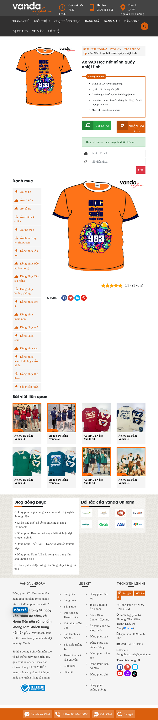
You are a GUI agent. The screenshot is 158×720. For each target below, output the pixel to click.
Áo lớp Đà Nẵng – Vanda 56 (24, 481)
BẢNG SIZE (131, 21)
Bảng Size (70, 606)
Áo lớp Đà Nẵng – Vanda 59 (59, 437)
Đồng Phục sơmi (24, 338)
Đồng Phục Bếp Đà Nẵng (26, 278)
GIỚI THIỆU (42, 21)
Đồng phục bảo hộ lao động (26, 266)
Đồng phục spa (29, 348)
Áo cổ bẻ (25, 191)
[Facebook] (120, 667)
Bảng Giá (69, 594)
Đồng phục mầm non (24, 316)
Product (114, 48)
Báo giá (126, 593)
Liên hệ (68, 672)
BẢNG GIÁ (92, 21)
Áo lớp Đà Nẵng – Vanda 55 (59, 481)
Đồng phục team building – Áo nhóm (26, 361)
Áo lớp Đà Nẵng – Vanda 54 (94, 481)
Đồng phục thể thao (26, 376)
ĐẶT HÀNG (20, 31)
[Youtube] (120, 673)
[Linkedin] (135, 667)
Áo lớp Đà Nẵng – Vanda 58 (94, 437)
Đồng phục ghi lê (26, 304)
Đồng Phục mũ (29, 327)
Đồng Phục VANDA (95, 48)
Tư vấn (38, 31)
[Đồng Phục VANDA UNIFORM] (33, 8)
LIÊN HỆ (53, 31)
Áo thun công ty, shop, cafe (25, 240)
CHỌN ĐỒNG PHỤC (67, 21)
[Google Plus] (127, 667)
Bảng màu (70, 600)
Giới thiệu (70, 665)
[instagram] (127, 673)
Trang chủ (21, 21)
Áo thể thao (27, 229)
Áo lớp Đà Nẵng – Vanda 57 (129, 437)
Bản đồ (128, 628)
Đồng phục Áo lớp (26, 253)
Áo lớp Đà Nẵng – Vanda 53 (129, 481)
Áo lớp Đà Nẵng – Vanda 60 (24, 437)
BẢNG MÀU (112, 21)
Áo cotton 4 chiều (24, 219)
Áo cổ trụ (25, 208)
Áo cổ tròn (26, 200)
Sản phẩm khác (29, 386)
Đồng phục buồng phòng (24, 291)
